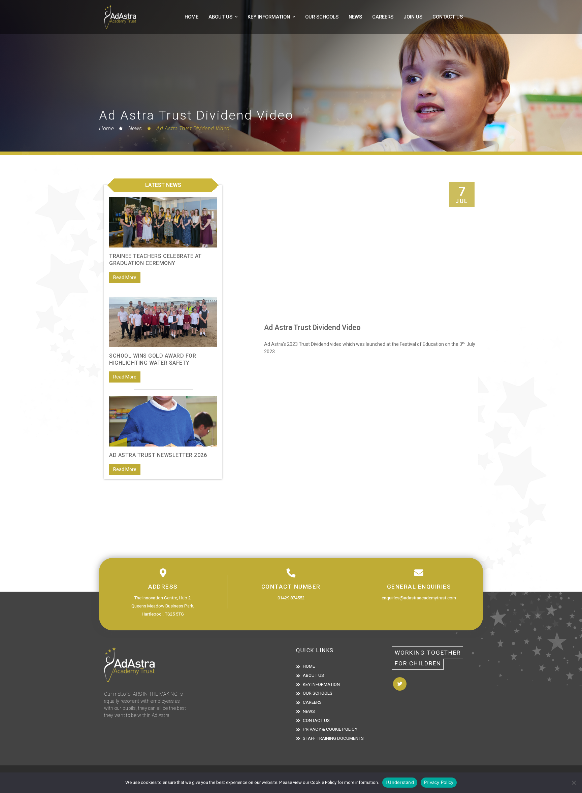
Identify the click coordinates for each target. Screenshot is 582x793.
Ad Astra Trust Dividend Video (193, 128)
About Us (220, 17)
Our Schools (321, 17)
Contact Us (447, 17)
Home (191, 17)
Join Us (412, 17)
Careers (382, 17)
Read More (124, 277)
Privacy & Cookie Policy (330, 729)
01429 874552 (291, 597)
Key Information (269, 17)
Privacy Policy (439, 782)
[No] (573, 782)
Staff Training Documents (333, 738)
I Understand (400, 782)
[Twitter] (400, 684)
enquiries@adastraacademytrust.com (419, 597)
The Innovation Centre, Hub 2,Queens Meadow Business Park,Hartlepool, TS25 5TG (162, 606)
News (355, 17)
